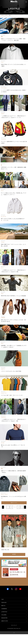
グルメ (2, 343)
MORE (14, 554)
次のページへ (14, 502)
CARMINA (3, 317)
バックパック (3, 139)
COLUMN (3, 614)
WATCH (3, 605)
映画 (2, 36)
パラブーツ (3, 369)
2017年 (6, 15)
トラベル (2, 242)
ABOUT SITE (4, 621)
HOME (2, 15)
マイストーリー (4, 393)
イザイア (2, 113)
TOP (2, 599)
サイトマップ (14, 625)
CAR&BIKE (4, 608)
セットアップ (3, 216)
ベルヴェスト (3, 417)
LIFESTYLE (4, 611)
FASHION (3, 602)
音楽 (2, 468)
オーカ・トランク (4, 494)
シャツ (2, 62)
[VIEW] (14, 26)
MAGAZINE (4, 618)
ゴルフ (2, 293)
